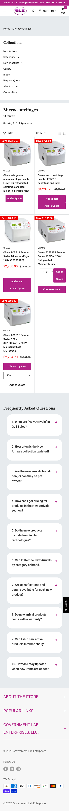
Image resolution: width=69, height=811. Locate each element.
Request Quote (11, 80)
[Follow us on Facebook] (5, 769)
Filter (10, 133)
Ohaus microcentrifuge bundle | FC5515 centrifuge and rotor (50, 179)
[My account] (40, 11)
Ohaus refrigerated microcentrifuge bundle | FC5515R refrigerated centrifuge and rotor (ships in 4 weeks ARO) (16, 183)
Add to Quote (14, 198)
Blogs (6, 74)
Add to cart (52, 198)
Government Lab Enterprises (29, 751)
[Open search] (33, 11)
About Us (8, 86)
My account (48, 11)
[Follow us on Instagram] (18, 769)
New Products (11, 62)
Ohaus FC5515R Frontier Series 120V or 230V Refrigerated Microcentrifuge (51, 258)
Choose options (51, 289)
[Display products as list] (64, 133)
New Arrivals (10, 51)
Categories (9, 57)
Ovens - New (10, 92)
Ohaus (6, 170)
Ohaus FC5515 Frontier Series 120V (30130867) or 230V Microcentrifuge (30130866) (16, 343)
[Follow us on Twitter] (12, 769)
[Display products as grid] (59, 133)
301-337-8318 (10, 2)
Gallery (7, 68)
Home (6, 28)
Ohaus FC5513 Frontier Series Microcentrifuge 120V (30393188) (16, 256)
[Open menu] (4, 11)
